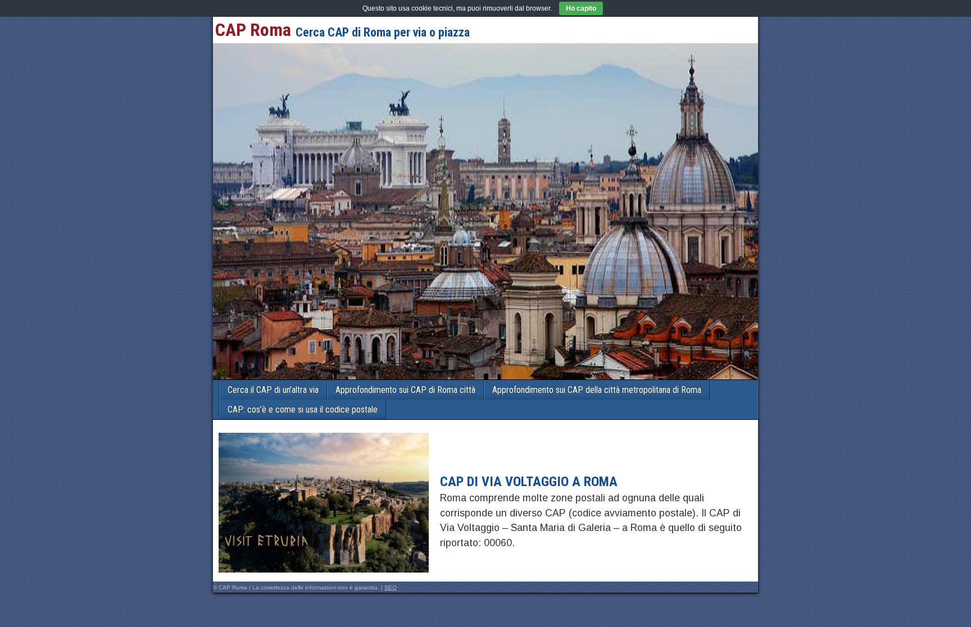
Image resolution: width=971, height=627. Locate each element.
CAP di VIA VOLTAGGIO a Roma (529, 481)
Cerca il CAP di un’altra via (273, 390)
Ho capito (581, 8)
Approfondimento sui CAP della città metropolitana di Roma (596, 390)
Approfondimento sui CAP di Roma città (405, 390)
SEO (390, 587)
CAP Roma (253, 29)
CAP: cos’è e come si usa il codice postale (303, 409)
